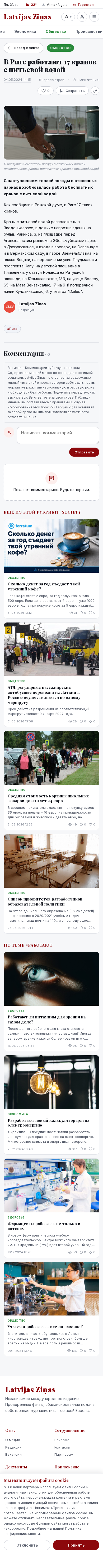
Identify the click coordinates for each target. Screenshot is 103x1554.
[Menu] (94, 17)
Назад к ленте (26, 48)
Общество (56, 31)
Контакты (62, 1447)
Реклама (61, 1440)
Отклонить (27, 1545)
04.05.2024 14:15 (17, 79)
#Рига (12, 328)
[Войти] (82, 17)
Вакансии (13, 1454)
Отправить (84, 452)
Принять (76, 1545)
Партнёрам (63, 1454)
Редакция (13, 1447)
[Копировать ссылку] (95, 90)
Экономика (25, 31)
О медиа (12, 1440)
